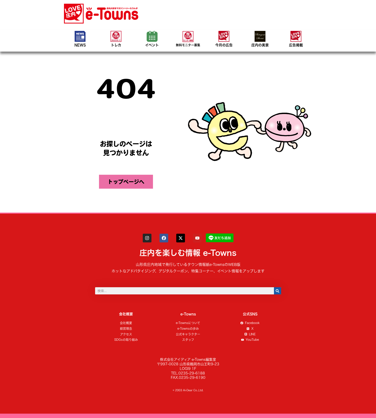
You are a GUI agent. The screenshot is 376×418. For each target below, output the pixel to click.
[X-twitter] (180, 238)
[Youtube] (197, 238)
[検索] (277, 290)
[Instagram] (147, 238)
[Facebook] (163, 238)
